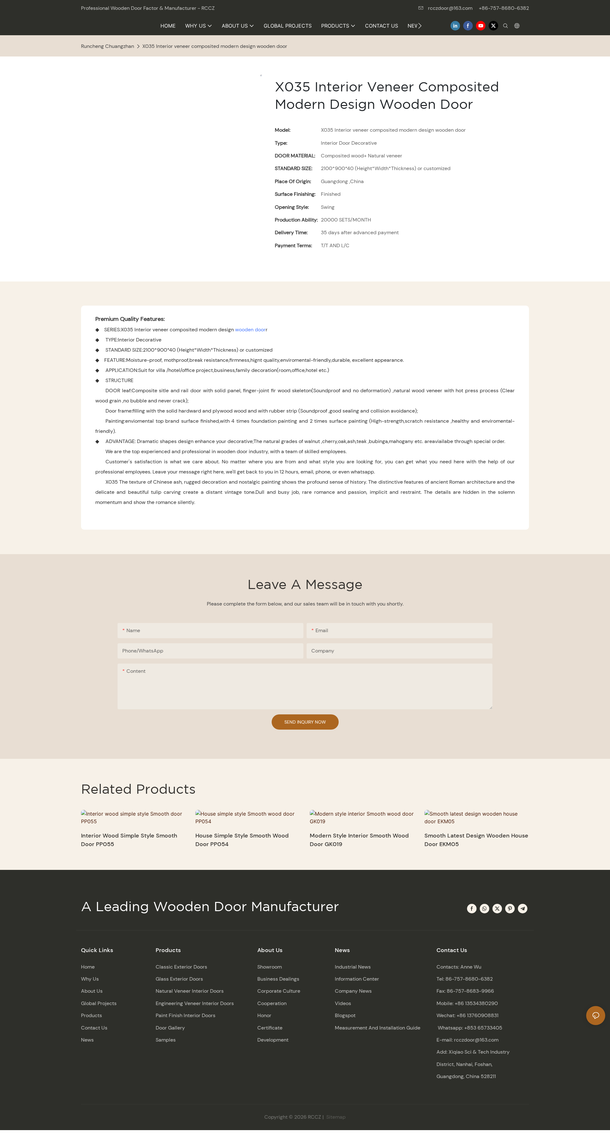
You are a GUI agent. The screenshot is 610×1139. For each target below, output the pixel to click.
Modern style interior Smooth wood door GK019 (359, 840)
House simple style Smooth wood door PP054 (242, 840)
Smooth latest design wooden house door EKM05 (476, 840)
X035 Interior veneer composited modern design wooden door (214, 46)
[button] (420, 26)
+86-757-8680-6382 (504, 8)
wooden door (250, 329)
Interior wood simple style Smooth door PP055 (129, 840)
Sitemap (335, 1117)
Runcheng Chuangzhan (107, 46)
